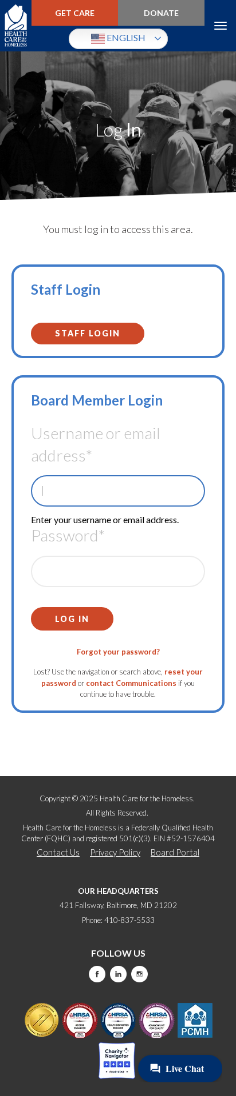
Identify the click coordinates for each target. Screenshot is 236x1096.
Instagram (139, 974)
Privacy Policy (115, 852)
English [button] (125, 37)
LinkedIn (118, 974)
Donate (161, 13)
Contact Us (58, 852)
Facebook (97, 974)
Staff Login (87, 333)
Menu (220, 25)
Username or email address (95, 444)
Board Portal (175, 852)
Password (68, 535)
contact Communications (131, 683)
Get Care (75, 13)
